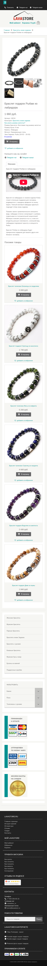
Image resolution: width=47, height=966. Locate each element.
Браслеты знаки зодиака (22, 30)
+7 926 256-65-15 (12, 899)
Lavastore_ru (11, 903)
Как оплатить (9, 861)
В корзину (14, 142)
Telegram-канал (37, 7)
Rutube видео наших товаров (17, 939)
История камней (10, 824)
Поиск (38, 919)
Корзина (7, 847)
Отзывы (7, 828)
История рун (8, 826)
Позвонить (10, 7)
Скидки (7, 830)
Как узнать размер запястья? (14, 123)
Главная (7, 30)
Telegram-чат (23, 7)
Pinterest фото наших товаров (17, 943)
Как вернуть (8, 866)
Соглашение (8, 871)
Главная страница (10, 821)
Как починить (9, 868)
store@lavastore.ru (13, 908)
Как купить (8, 859)
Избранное (8, 845)
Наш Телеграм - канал (14, 932)
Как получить (9, 864)
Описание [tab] (11, 164)
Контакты (7, 833)
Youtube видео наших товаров (17, 936)
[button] (13, 148)
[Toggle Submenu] (39, 691)
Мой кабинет (15, 23)
